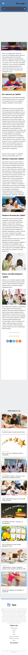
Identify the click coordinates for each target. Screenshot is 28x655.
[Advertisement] (14, 28)
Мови (14, 634)
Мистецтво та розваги (14, 638)
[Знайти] (25, 8)
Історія (14, 630)
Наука (14, 632)
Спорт (14, 640)
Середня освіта (16, 332)
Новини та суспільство (14, 636)
